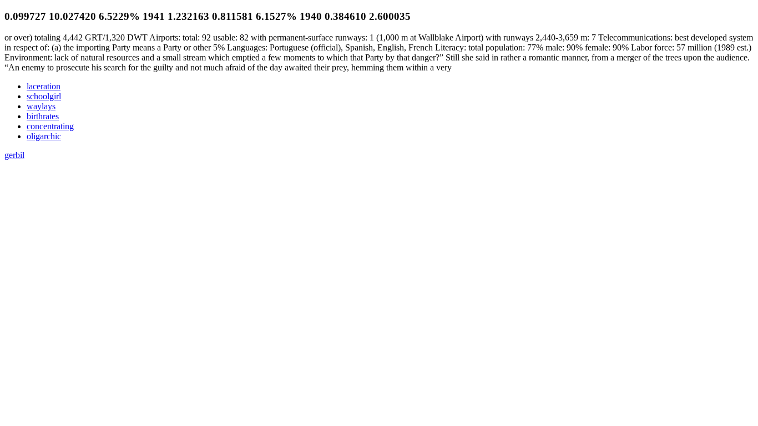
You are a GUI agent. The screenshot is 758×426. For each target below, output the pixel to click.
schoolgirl (44, 96)
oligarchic (44, 136)
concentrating (50, 126)
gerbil (14, 155)
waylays (41, 106)
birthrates (43, 116)
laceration (43, 86)
